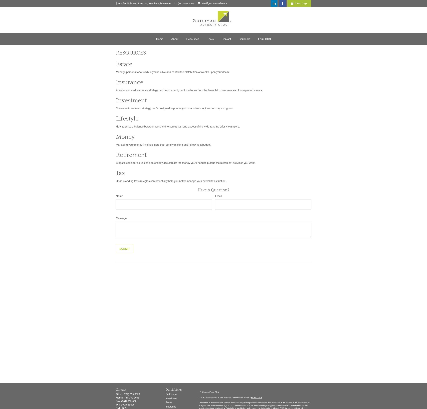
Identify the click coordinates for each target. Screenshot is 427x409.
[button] (159, 39)
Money (125, 137)
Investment (131, 100)
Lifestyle (127, 118)
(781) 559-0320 (186, 3)
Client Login (301, 3)
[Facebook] (282, 3)
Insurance (129, 82)
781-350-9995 (131, 397)
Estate (124, 64)
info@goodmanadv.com (214, 3)
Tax (120, 173)
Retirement (131, 155)
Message (121, 218)
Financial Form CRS (210, 392)
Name (119, 196)
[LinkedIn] (274, 3)
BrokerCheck (256, 397)
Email (218, 196)
